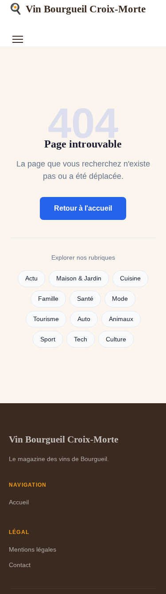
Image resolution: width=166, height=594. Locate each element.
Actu (31, 278)
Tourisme (46, 319)
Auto (83, 319)
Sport (47, 339)
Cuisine (130, 278)
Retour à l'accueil (83, 208)
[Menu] (18, 39)
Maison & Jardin (78, 278)
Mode (120, 298)
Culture (116, 339)
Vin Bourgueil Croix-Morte (77, 9)
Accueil (19, 502)
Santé (85, 298)
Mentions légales (32, 549)
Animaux (121, 319)
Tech (80, 339)
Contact (20, 564)
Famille (48, 298)
